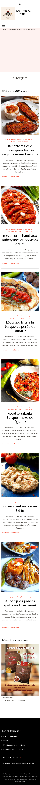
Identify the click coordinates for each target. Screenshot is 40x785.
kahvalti (12, 318)
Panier (5, 741)
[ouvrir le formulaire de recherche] (20, 4)
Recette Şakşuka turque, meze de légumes (20, 417)
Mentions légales (10, 736)
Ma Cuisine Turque (23, 12)
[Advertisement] (20, 51)
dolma (13, 142)
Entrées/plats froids (14, 231)
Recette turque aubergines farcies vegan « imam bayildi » (20, 150)
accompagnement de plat (13, 139)
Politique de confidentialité (14, 745)
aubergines (28, 139)
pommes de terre (24, 318)
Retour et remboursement (14, 749)
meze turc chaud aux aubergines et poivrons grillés (20, 240)
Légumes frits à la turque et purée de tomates (20, 326)
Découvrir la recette (9, 176)
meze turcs (28, 231)
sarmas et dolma (23, 142)
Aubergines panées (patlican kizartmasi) (20, 603)
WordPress (23, 779)
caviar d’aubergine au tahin (20, 508)
